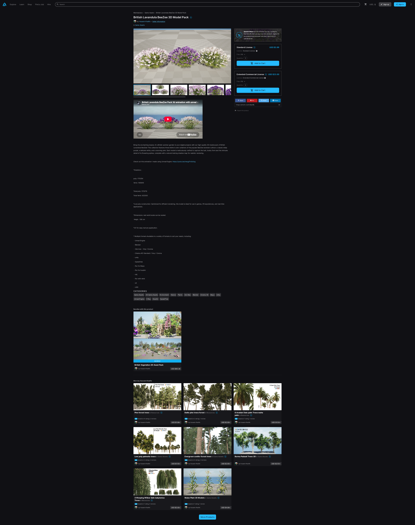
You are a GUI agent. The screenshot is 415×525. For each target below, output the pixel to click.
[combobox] (207, 4)
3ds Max (187, 295)
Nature (173, 295)
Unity (218, 295)
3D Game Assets (152, 295)
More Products (207, 517)
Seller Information (158, 21)
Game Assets (140, 25)
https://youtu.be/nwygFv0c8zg (184, 161)
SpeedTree (164, 299)
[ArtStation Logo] (4, 4)
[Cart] (365, 4)
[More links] (411, 4)
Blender (195, 295)
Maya (212, 295)
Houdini (155, 299)
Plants (180, 295)
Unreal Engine (139, 299)
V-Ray (148, 299)
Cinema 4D (204, 295)
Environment (164, 295)
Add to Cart (260, 63)
